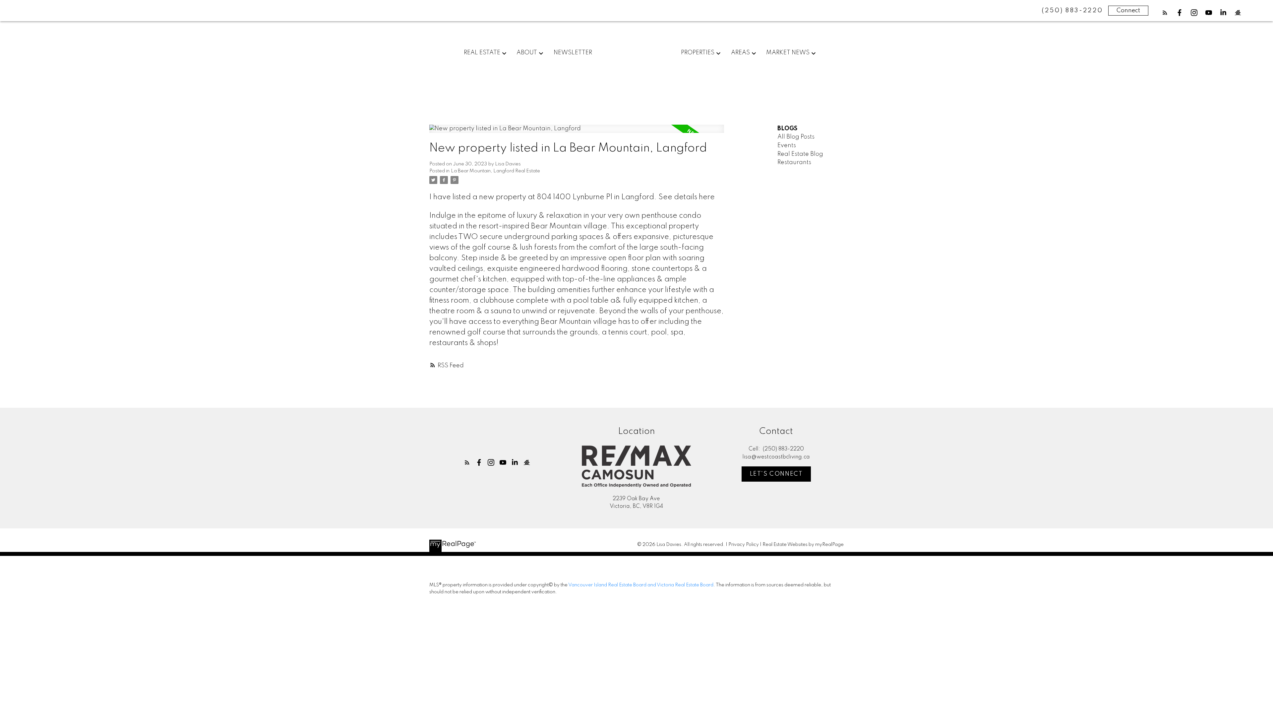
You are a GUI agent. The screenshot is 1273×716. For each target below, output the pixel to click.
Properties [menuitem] (697, 53)
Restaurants (794, 162)
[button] (1165, 12)
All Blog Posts (796, 137)
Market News (788, 53)
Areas (740, 53)
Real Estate (482, 53)
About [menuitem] (526, 53)
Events (786, 146)
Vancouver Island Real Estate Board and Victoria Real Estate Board (640, 585)
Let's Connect (776, 474)
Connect (1128, 11)
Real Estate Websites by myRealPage (803, 544)
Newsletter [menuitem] (573, 53)
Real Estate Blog (800, 154)
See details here (686, 197)
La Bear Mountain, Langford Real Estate (495, 171)
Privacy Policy (743, 544)
